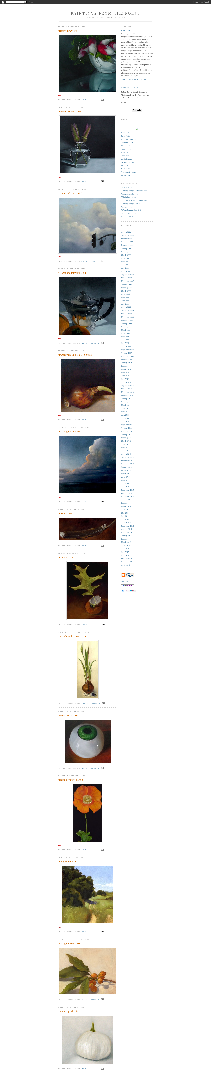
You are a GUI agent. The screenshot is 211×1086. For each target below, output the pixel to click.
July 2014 (125, 519)
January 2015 (126, 535)
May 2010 (125, 372)
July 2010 (125, 379)
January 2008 (126, 284)
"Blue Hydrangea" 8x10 (130, 203)
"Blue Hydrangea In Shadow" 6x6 (134, 190)
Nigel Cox (125, 152)
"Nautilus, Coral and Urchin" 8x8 (134, 200)
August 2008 (126, 307)
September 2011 (127, 424)
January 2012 (126, 434)
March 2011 (126, 405)
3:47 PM (84, 999)
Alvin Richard (126, 159)
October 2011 (126, 428)
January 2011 (126, 398)
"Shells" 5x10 (126, 187)
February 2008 (127, 287)
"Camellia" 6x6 (127, 216)
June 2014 (125, 516)
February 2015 (127, 539)
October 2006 (126, 238)
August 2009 (126, 346)
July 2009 (125, 343)
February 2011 (127, 401)
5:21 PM (84, 343)
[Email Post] (102, 99)
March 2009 (126, 330)
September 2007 (127, 274)
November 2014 (127, 532)
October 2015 (126, 558)
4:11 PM (84, 261)
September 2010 (127, 385)
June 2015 (125, 548)
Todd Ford (125, 155)
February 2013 (127, 470)
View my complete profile (133, 79)
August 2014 (126, 522)
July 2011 (125, 418)
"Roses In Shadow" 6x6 (130, 194)
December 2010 (127, 395)
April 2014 (125, 509)
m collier (125, 30)
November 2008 (127, 317)
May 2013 (125, 480)
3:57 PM (84, 768)
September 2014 (127, 526)
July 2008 (125, 304)
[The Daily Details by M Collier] (127, 586)
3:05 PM (84, 182)
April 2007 (125, 258)
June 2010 (125, 375)
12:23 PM (85, 625)
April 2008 (125, 294)
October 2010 (126, 388)
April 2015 (125, 545)
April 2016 (125, 565)
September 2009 (127, 349)
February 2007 (127, 251)
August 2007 (126, 271)
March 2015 (126, 542)
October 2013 (126, 493)
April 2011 (125, 408)
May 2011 (125, 411)
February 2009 (127, 326)
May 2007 (125, 261)
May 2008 (125, 297)
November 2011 (127, 431)
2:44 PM (84, 502)
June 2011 (125, 415)
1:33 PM (84, 546)
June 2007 (125, 264)
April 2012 (125, 444)
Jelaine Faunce (127, 142)
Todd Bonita (126, 149)
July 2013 (125, 483)
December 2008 (127, 320)
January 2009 (126, 323)
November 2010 (127, 392)
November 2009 (127, 356)
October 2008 (126, 313)
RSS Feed (125, 132)
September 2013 (127, 490)
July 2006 (125, 228)
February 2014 (127, 503)
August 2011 (126, 421)
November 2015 (127, 561)
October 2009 (126, 353)
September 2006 (127, 235)
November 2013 (127, 496)
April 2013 (125, 476)
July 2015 (125, 552)
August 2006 (126, 232)
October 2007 (126, 277)
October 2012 (126, 460)
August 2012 (126, 454)
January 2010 (126, 362)
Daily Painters (126, 145)
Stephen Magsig (127, 162)
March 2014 (126, 506)
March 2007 (126, 255)
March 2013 (126, 473)
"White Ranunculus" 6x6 (131, 210)
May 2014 (125, 513)
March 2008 (126, 291)
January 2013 (126, 467)
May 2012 (125, 447)
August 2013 (126, 486)
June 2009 (125, 339)
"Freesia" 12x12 (127, 207)
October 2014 (126, 529)
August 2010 (126, 382)
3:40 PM (84, 850)
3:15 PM (84, 932)
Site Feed (124, 581)
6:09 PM (84, 420)
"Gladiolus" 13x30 (128, 197)
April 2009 (125, 333)
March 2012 (126, 441)
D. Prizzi (124, 165)
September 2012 (127, 457)
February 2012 (127, 437)
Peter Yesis (125, 136)
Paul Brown (125, 175)
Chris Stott (125, 168)
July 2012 (125, 450)
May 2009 (125, 336)
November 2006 (127, 241)
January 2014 (126, 499)
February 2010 (127, 366)
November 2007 (127, 281)
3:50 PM (84, 1069)
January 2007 (126, 248)
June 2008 (125, 300)
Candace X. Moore (128, 172)
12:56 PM (85, 703)
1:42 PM (84, 100)
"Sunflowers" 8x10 (128, 213)
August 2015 (126, 555)
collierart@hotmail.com (130, 87)
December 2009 (127, 359)
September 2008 (127, 310)
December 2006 (127, 245)
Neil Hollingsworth (128, 139)
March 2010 (126, 369)
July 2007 (125, 268)
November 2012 (127, 463)
